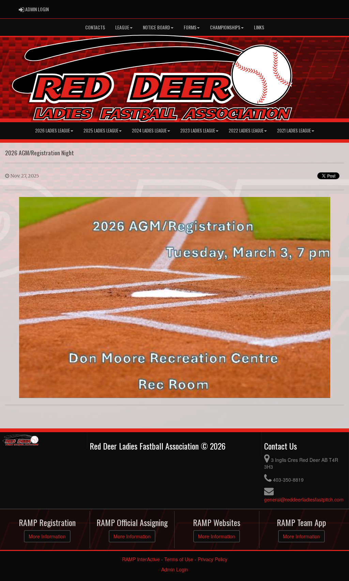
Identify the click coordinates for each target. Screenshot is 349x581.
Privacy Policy (212, 559)
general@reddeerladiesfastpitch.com (304, 499)
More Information (47, 536)
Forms (190, 27)
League (122, 27)
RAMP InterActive (141, 559)
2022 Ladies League (246, 130)
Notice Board (156, 27)
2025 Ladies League (101, 130)
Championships (225, 27)
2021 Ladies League (294, 130)
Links (259, 27)
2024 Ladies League (149, 130)
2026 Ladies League (52, 130)
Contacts (95, 27)
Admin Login (174, 569)
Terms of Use (178, 559)
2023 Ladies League (197, 130)
